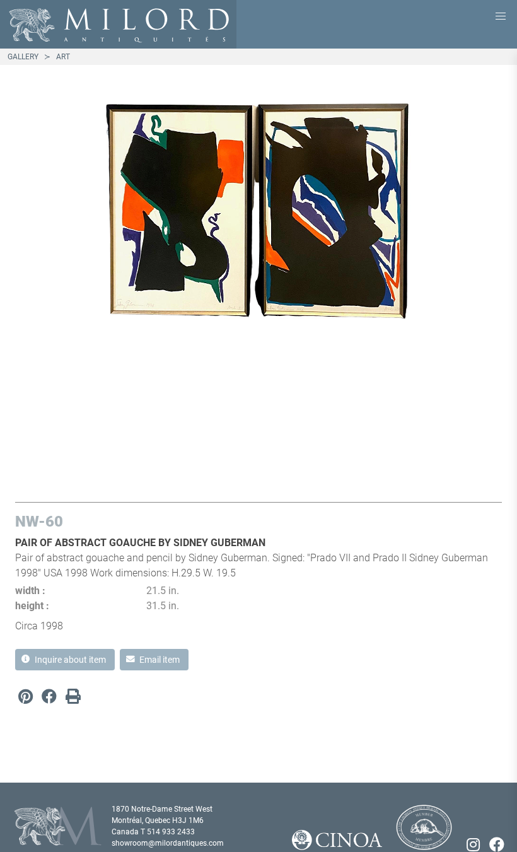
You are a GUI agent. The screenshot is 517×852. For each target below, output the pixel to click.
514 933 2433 (171, 831)
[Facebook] (49, 696)
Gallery (23, 56)
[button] (500, 16)
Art (63, 56)
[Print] (73, 696)
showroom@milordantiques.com (168, 843)
